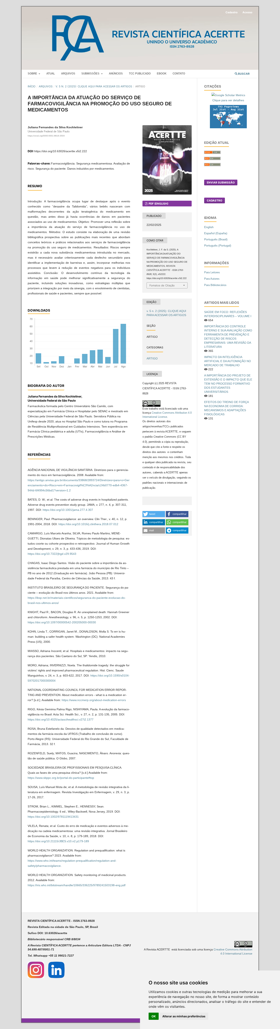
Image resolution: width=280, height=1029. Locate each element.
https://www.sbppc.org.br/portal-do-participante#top (61, 777)
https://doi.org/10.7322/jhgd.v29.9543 (52, 553)
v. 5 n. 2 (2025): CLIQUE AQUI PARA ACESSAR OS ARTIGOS (94, 86)
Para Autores (212, 278)
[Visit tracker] (228, 116)
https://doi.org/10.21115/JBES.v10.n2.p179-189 (58, 841)
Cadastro (231, 12)
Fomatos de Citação (162, 285)
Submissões (90, 73)
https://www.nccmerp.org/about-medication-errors (94, 700)
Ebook (161, 73)
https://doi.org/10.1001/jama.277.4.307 (68, 509)
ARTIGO (152, 358)
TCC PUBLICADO (140, 73)
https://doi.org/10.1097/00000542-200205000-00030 (62, 622)
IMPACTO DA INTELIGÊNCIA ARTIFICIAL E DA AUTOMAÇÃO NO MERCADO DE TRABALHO (227, 361)
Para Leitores (212, 272)
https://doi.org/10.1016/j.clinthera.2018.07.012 (88, 524)
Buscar (243, 73)
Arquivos (68, 73)
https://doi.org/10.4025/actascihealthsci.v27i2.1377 (60, 719)
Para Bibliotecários (215, 285)
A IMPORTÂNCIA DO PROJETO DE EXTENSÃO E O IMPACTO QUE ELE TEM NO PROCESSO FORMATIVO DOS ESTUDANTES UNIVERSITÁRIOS (228, 383)
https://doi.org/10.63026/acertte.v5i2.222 (60, 151)
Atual (50, 73)
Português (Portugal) (217, 245)
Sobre (33, 73)
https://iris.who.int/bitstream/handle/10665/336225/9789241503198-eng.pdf (76, 885)
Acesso (247, 12)
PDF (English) (158, 203)
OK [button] (153, 1016)
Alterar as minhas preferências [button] (183, 1016)
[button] (153, 514)
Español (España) (215, 233)
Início (31, 86)
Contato (179, 73)
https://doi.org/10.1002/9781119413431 (53, 816)
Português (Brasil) (216, 239)
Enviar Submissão (221, 182)
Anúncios (116, 73)
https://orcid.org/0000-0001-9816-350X (46, 136)
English (209, 227)
